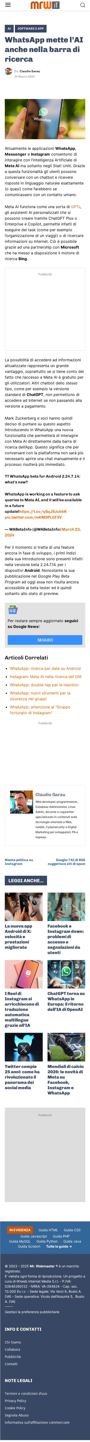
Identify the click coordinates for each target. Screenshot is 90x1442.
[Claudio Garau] (9, 71)
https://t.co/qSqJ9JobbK (43, 511)
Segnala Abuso (17, 1415)
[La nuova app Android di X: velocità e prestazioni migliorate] (24, 907)
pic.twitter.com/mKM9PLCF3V (33, 517)
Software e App (31, 28)
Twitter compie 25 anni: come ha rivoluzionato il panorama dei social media (22, 1077)
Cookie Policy (15, 1408)
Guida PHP (61, 1236)
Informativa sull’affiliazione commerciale (37, 1422)
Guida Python (47, 1241)
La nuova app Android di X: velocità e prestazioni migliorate (18, 936)
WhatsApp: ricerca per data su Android (45, 668)
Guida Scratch (29, 1246)
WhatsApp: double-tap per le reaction (44, 684)
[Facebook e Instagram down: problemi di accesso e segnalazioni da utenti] (66, 907)
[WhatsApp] (31, 85)
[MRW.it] (45, 5)
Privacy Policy (15, 1400)
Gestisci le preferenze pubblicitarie (32, 1312)
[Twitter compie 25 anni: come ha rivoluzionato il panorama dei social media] (24, 1047)
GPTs (75, 206)
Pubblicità (13, 1356)
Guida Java (72, 1241)
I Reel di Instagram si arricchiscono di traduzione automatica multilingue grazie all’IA (22, 1009)
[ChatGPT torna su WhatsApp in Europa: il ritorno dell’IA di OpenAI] (66, 974)
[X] (9, 85)
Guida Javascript (33, 1236)
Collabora (12, 1349)
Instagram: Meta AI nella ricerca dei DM (45, 676)
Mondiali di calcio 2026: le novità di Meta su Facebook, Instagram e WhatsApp (66, 1080)
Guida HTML (48, 1230)
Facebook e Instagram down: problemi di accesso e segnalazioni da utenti (66, 939)
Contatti (11, 1364)
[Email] (54, 85)
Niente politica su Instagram (19, 862)
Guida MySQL (20, 1241)
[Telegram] (43, 85)
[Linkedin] (20, 85)
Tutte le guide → (59, 1246)
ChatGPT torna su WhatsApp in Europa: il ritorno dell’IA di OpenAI (66, 1001)
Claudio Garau (30, 71)
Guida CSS (72, 1230)
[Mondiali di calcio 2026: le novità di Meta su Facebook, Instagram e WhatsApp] (66, 1047)
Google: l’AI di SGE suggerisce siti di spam (66, 862)
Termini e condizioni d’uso (26, 1393)
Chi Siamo (13, 1342)
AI (9, 28)
